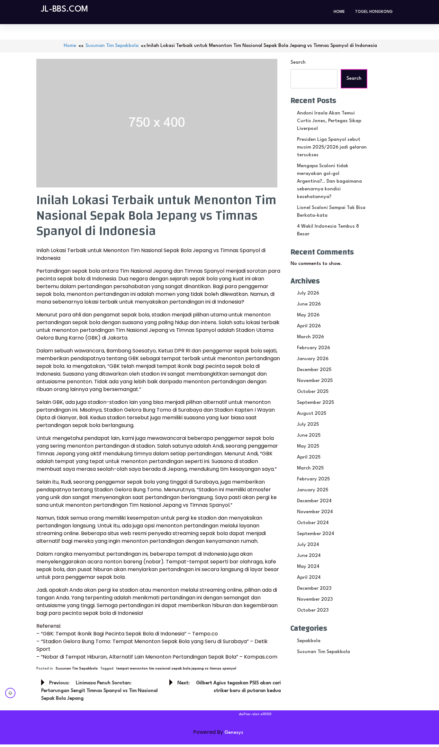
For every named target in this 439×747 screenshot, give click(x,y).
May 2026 (308, 315)
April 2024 (309, 577)
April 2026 (309, 326)
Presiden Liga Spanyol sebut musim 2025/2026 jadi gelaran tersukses (332, 147)
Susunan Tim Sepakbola (112, 45)
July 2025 (308, 424)
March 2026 (310, 337)
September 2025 (315, 402)
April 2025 (308, 457)
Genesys (233, 732)
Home (339, 12)
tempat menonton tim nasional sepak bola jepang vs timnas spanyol (176, 668)
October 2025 (312, 391)
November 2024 (315, 512)
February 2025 (313, 479)
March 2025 (310, 468)
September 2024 (315, 534)
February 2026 (313, 348)
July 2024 (308, 544)
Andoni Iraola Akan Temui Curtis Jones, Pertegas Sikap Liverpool (329, 121)
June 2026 (309, 304)
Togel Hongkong (374, 12)
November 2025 (315, 380)
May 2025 (308, 446)
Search (298, 62)
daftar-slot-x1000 (255, 714)
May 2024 (308, 566)
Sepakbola (308, 641)
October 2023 (312, 610)
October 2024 (313, 523)
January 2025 (312, 490)
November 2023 (315, 599)
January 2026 (312, 359)
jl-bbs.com (64, 9)
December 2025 (314, 370)
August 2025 (311, 413)
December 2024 (314, 501)
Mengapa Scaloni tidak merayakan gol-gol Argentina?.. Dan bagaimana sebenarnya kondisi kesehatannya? (329, 181)
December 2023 (314, 588)
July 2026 (308, 293)
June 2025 (308, 435)
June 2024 (309, 555)
